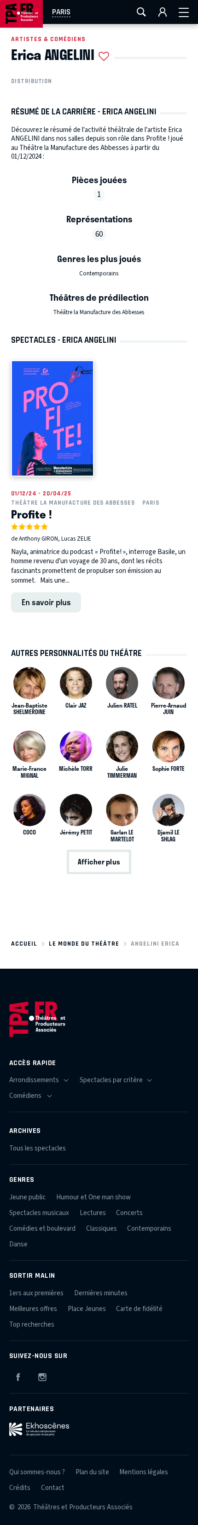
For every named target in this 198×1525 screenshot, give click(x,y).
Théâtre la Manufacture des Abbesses (98, 312)
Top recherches (31, 1324)
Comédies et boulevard (42, 1228)
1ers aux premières (36, 1293)
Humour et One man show (93, 1197)
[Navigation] (183, 12)
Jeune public (27, 1197)
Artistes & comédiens (48, 39)
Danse (18, 1244)
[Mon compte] (162, 12)
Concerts (129, 1213)
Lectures (93, 1213)
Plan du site (92, 1472)
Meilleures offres (33, 1309)
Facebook (18, 1375)
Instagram (42, 1375)
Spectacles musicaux (39, 1213)
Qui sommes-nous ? (37, 1472)
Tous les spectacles (37, 1148)
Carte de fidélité (139, 1309)
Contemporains (98, 273)
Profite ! (31, 514)
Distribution (31, 81)
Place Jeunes (87, 1309)
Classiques (101, 1228)
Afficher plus (99, 861)
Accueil (24, 943)
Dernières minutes (101, 1293)
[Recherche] (141, 12)
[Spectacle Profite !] (52, 418)
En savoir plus (46, 602)
